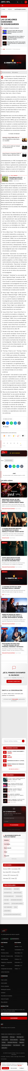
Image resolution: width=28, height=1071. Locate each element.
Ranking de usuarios (5, 989)
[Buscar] (21, 2)
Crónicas (18, 959)
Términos (8, 1056)
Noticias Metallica (8, 896)
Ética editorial (4, 1002)
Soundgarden (8, 460)
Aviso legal (16, 1056)
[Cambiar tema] (17, 2)
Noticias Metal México (17, 903)
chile (15, 907)
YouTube (6, 899)
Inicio (2, 946)
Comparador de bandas (6, 968)
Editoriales (18, 965)
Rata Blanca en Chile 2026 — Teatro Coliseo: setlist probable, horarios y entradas (12, 645)
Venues (2, 965)
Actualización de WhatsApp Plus (12, 914)
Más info (20, 1065)
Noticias (4, 16)
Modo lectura (8, 419)
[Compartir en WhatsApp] (11, 423)
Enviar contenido (5, 986)
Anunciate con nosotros (6, 995)
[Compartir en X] (3, 423)
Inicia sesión (15, 699)
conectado (17, 693)
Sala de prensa (4, 959)
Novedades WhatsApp (16, 899)
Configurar (21, 1068)
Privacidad (3, 1056)
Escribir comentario (14, 681)
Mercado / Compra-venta (7, 956)
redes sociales (17, 892)
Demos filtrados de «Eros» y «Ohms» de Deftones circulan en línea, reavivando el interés (12, 616)
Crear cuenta (4, 980)
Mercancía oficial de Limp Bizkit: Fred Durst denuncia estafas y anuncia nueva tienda (13, 501)
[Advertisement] (14, 724)
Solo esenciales (14, 1068)
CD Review (18, 956)
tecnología (19, 896)
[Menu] (2, 5)
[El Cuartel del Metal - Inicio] (5, 2)
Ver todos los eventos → (14, 769)
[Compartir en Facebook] (7, 423)
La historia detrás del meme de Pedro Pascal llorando (11, 587)
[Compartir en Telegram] (15, 423)
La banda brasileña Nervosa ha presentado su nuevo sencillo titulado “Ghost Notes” (13, 530)
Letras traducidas (5, 971)
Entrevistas (18, 962)
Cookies (12, 1056)
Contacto (3, 992)
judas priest (7, 910)
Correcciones (3, 1058)
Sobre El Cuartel (5, 999)
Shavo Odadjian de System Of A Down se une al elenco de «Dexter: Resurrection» (11, 559)
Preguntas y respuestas (6, 962)
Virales (17, 968)
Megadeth (6, 903)
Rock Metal (18, 952)
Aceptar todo (5, 1068)
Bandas (3, 949)
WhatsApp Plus (7, 892)
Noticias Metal (7, 888)
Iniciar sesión (4, 983)
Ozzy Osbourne (8, 907)
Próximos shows (5, 952)
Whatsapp (16, 888)
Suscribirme (14, 824)
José (4, 49)
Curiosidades (19, 949)
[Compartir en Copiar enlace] (19, 423)
